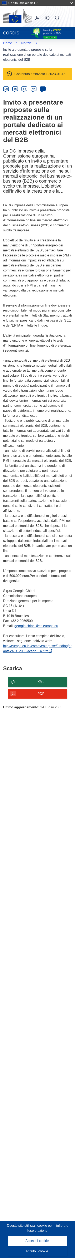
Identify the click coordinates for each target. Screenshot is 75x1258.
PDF (41, 693)
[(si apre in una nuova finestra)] (17, 16)
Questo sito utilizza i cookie (27, 1225)
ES (24, 88)
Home (7, 43)
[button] (47, 18)
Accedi (37, 18)
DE (6, 88)
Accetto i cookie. (37, 1241)
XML (41, 682)
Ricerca (57, 18)
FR (33, 88)
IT (43, 88)
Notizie (26, 43)
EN (15, 88)
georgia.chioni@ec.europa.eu (36, 626)
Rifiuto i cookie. (37, 1251)
